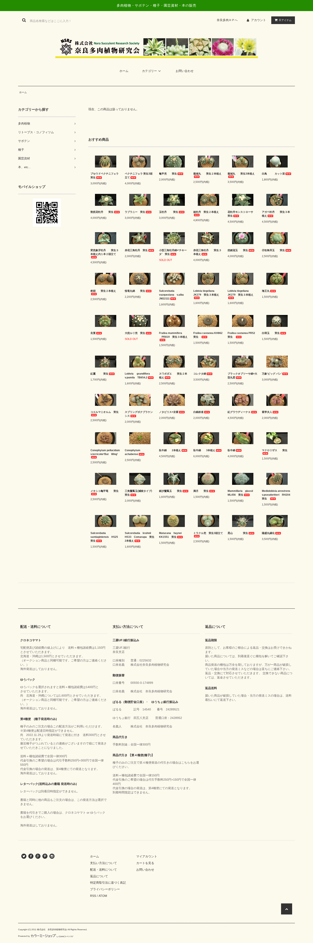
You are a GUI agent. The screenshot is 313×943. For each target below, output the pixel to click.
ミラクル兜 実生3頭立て (208, 533)
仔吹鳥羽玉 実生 (273, 250)
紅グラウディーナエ (239, 412)
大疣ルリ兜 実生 (135, 333)
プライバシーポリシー (105, 889)
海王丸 (266, 290)
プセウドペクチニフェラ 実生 (105, 175)
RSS (93, 895)
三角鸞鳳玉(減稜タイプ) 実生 (140, 492)
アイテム (285, 20)
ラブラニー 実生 (135, 211)
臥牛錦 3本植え (204, 450)
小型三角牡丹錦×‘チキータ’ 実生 (173, 252)
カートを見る (145, 863)
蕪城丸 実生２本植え (207, 173)
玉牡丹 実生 (168, 211)
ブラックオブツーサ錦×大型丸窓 (242, 375)
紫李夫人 (267, 412)
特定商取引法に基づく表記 (108, 882)
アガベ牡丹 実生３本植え (276, 213)
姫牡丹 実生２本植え (206, 211)
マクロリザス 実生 (274, 450)
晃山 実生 (238, 533)
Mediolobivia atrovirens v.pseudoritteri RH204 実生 (277, 494)
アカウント (258, 20)
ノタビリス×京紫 (168, 412)
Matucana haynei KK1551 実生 (171, 535)
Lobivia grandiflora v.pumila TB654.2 (138, 375)
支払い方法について (103, 863)
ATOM (103, 895)
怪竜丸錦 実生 (135, 290)
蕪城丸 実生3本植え (241, 173)
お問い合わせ (185, 71)
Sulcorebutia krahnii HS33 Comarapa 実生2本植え (139, 537)
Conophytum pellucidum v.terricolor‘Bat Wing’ (105, 452)
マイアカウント (146, 856)
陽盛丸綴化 (268, 533)
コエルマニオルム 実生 (104, 412)
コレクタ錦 (199, 373)
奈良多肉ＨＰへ (229, 20)
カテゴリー (149, 71)
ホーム (123, 71)
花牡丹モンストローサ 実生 (243, 213)
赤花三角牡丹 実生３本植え (207, 252)
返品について (99, 876)
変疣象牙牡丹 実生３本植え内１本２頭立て (104, 252)
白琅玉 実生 (271, 333)
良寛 (93, 333)
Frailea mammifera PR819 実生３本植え (174, 335)
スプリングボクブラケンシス (139, 414)
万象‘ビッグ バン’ (272, 373)
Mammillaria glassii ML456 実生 (242, 492)
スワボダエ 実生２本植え (173, 375)
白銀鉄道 (198, 412)
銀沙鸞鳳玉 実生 (170, 490)
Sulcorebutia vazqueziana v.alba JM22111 (172, 294)
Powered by (24, 936)
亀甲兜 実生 (168, 173)
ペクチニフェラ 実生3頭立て (138, 175)
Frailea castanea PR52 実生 (243, 335)
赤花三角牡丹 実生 (136, 250)
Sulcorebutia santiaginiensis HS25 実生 (105, 537)
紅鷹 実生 (99, 373)
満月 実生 (201, 490)
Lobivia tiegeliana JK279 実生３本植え (206, 292)
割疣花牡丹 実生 (101, 211)
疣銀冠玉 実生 (238, 250)
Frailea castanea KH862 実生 (208, 335)
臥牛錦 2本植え (170, 450)
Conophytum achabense (134, 452)
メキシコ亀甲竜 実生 (104, 490)
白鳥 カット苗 (273, 173)
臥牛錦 (231, 450)
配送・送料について (103, 869)
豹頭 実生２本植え (103, 290)
